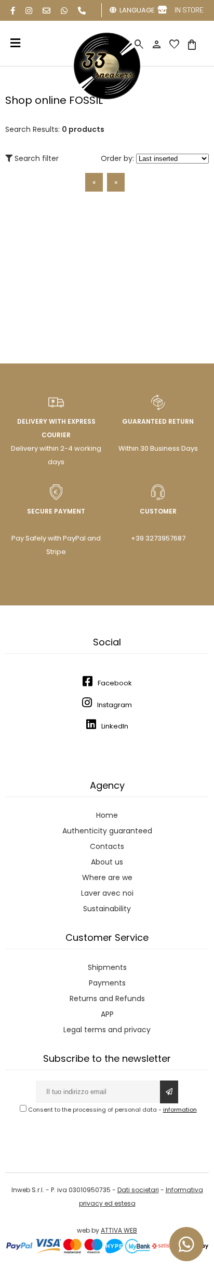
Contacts (107, 846)
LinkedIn (114, 726)
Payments (107, 983)
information (180, 1109)
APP (107, 1014)
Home (107, 815)
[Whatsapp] (64, 11)
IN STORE (189, 9)
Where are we (107, 877)
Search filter (35, 158)
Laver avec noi (107, 893)
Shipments (107, 967)
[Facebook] (12, 11)
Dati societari (138, 1189)
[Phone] (82, 11)
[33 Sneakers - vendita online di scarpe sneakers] (107, 97)
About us (107, 862)
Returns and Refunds (107, 998)
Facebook (115, 683)
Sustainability (107, 908)
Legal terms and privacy (107, 1029)
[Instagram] (28, 11)
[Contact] (46, 11)
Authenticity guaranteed (107, 831)
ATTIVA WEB (119, 1230)
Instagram (114, 705)
